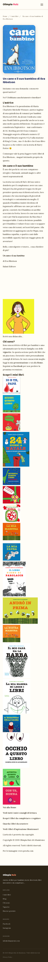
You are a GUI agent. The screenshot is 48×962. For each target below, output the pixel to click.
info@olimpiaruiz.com (11, 941)
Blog (4, 899)
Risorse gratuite (9, 911)
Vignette (6, 907)
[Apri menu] (42, 4)
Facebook (17, 366)
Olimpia (10, 4)
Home (5, 16)
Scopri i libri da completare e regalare (22, 818)
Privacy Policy (7, 957)
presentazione (21, 362)
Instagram (7, 928)
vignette (7, 352)
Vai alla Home (9, 807)
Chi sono (6, 903)
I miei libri (14, 16)
